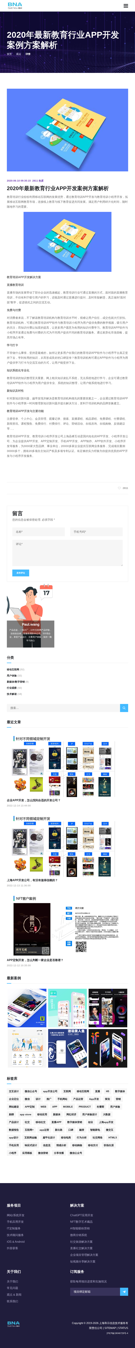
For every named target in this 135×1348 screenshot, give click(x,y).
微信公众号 (31, 1091)
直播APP (56, 1122)
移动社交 (41, 1122)
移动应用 (42, 1114)
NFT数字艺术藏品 (81, 1221)
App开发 (94, 1099)
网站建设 (14, 1106)
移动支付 (93, 1145)
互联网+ (29, 1129)
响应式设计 (31, 1145)
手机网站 (62, 1099)
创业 (90, 1122)
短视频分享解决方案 (82, 1261)
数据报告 (14, 1129)
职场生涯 (109, 1145)
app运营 (44, 1129)
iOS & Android (16, 1241)
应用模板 (27, 1153)
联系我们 (12, 1301)
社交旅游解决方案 (81, 1241)
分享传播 (59, 1153)
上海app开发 (106, 1122)
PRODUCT (85, 1106)
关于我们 (12, 1281)
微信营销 (43, 1153)
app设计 (13, 1137)
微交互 (109, 1129)
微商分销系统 (78, 1235)
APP (54, 1106)
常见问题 (12, 1287)
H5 (107, 1091)
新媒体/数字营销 (16, 681)
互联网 (67, 1091)
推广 (49, 1099)
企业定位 (14, 1099)
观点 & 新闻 (14, 1294)
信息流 (46, 1145)
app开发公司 (50, 1091)
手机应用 (14, 1145)
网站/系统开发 (15, 1215)
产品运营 (78, 1099)
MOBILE (68, 1106)
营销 (118, 1099)
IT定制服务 (14, 1228)
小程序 (12, 1153)
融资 (81, 1129)
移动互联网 (13, 669)
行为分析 (82, 1137)
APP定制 (30, 1106)
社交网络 (97, 1137)
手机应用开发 (15, 1221)
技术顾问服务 (15, 1235)
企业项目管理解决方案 (84, 1254)
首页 (9, 54)
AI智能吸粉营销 (80, 1228)
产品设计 (14, 1122)
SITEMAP (110, 1327)
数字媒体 (120, 1091)
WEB (43, 1106)
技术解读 (12, 694)
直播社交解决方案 (81, 1248)
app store (25, 1114)
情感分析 (61, 1145)
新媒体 (56, 1114)
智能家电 (95, 1129)
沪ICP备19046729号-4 (117, 1333)
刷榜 (11, 1114)
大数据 (106, 1114)
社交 (27, 1122)
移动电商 (66, 1137)
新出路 (58, 1129)
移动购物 (77, 1145)
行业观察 (12, 687)
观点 (18, 54)
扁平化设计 (49, 1137)
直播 (97, 1091)
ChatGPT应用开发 (81, 1215)
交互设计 (14, 1091)
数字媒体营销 (74, 1122)
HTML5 (112, 1137)
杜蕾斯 (100, 1106)
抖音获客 (12, 1248)
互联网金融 (30, 1137)
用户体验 (12, 675)
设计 (38, 1099)
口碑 (70, 1129)
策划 (107, 1099)
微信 (27, 1099)
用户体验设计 (89, 1114)
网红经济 (71, 1114)
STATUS (123, 1327)
